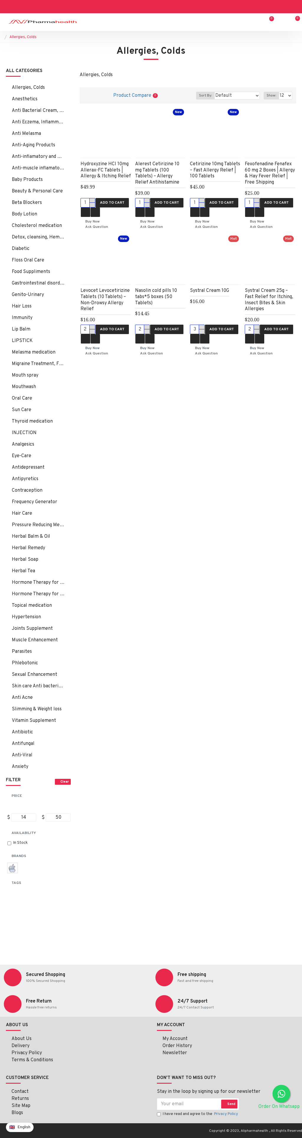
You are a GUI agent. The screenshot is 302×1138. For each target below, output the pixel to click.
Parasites (22, 652)
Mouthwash (24, 387)
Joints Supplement (32, 629)
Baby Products (27, 180)
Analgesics (23, 444)
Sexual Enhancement (34, 675)
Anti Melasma (26, 134)
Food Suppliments (31, 272)
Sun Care (21, 410)
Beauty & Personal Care (37, 191)
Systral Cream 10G (209, 291)
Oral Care (22, 398)
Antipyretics (25, 479)
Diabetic (20, 249)
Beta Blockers (27, 203)
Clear (64, 782)
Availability (24, 833)
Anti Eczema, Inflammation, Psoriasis (38, 122)
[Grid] (88, 95)
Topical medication (32, 606)
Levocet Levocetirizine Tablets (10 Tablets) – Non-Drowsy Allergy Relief (105, 300)
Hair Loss (22, 306)
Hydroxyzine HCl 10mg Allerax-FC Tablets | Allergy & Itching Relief (106, 170)
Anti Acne (22, 698)
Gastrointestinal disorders (38, 283)
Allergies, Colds (28, 88)
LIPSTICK (22, 341)
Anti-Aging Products (33, 145)
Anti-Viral (22, 755)
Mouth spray (25, 375)
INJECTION (24, 433)
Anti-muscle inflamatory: (38, 168)
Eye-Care (21, 456)
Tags (16, 883)
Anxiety (20, 767)
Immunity (22, 318)
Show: (271, 95)
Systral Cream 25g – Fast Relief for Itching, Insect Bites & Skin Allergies (269, 300)
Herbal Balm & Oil (31, 536)
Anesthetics (24, 99)
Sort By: (205, 95)
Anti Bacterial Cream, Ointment (38, 111)
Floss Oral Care (28, 260)
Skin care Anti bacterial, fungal (38, 686)
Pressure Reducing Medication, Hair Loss (38, 525)
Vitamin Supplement (34, 721)
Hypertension (26, 617)
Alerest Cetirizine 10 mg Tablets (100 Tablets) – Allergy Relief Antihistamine (157, 173)
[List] (98, 95)
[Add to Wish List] (85, 212)
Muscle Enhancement (35, 640)
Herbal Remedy (28, 548)
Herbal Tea (23, 571)
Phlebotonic (25, 663)
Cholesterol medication (37, 226)
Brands (19, 856)
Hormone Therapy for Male (38, 594)
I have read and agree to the (200, 1114)
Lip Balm (21, 329)
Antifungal (23, 744)
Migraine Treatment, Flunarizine (38, 364)
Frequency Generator (34, 502)
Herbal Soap (25, 560)
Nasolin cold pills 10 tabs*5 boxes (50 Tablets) (156, 297)
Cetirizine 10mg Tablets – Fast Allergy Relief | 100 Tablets (215, 170)
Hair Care (22, 513)
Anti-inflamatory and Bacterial (38, 157)
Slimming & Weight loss (37, 709)
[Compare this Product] (95, 212)
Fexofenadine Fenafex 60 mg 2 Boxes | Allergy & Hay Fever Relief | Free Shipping (270, 173)
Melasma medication (33, 352)
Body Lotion (24, 214)
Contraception (27, 490)
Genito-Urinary (28, 295)
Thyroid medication (32, 421)
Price (17, 796)
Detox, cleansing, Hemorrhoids (38, 237)
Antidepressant (28, 467)
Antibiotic (22, 732)
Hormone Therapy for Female (38, 583)
